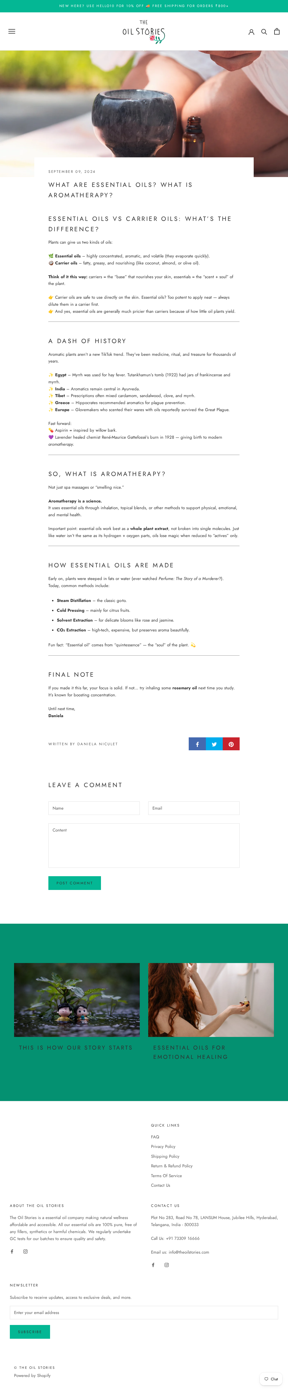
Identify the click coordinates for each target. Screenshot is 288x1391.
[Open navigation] (11, 31)
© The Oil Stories (34, 1367)
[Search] (264, 31)
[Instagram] (25, 1251)
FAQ (155, 1137)
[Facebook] (12, 1251)
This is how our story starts (76, 1048)
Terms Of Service (166, 1176)
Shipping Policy (165, 1156)
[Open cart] (277, 31)
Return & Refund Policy (172, 1166)
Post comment (75, 883)
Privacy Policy (163, 1146)
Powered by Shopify (32, 1375)
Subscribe (30, 1332)
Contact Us (160, 1185)
